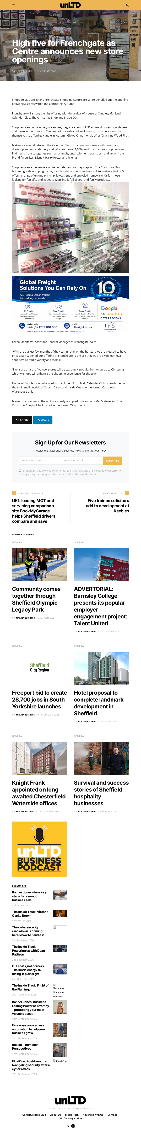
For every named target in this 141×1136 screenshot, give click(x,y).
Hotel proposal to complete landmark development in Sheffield (98, 703)
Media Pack (72, 1114)
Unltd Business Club (34, 1114)
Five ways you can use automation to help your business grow (29, 1029)
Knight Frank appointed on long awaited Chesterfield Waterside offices (39, 793)
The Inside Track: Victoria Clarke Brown (30, 914)
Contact (112, 1114)
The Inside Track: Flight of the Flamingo (30, 987)
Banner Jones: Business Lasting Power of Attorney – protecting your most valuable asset (30, 1007)
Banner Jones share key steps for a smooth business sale (29, 896)
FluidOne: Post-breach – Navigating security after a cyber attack (31, 1065)
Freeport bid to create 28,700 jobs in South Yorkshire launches (39, 699)
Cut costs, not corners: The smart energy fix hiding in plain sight (28, 970)
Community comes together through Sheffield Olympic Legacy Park (36, 599)
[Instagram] (73, 1126)
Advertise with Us (93, 1114)
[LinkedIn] (67, 1126)
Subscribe (112, 460)
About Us (55, 1114)
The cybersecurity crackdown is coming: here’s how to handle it (28, 931)
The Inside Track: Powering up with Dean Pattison (28, 950)
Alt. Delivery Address (71, 1118)
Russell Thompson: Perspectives (25, 1046)
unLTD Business (25, 617)
